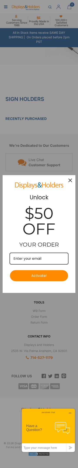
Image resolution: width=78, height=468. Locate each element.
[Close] (70, 180)
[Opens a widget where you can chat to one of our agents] (48, 430)
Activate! (39, 275)
